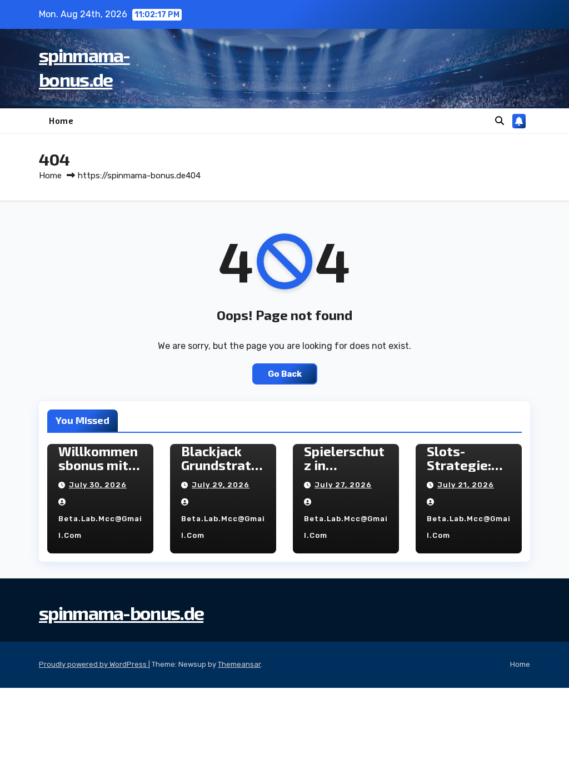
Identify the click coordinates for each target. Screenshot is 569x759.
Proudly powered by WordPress (93, 664)
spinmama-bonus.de (121, 612)
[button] (499, 121)
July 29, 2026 (220, 485)
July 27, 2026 (343, 485)
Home (61, 121)
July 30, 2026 (98, 485)
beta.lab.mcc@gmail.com (100, 527)
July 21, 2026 (465, 485)
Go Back (285, 374)
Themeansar (239, 664)
